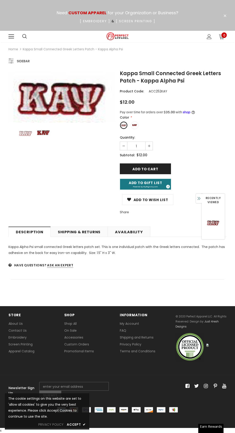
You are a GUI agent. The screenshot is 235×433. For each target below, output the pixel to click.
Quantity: (127, 137)
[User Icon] (209, 36)
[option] (61, 96)
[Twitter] (196, 386)
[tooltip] (168, 186)
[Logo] (117, 36)
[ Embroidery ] (95, 21)
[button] (145, 184)
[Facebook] (187, 386)
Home (13, 49)
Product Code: (132, 91)
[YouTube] (223, 386)
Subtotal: (127, 155)
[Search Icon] (24, 36)
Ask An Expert (60, 265)
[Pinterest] (214, 386)
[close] (225, 16)
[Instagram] (205, 386)
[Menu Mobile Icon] (11, 36)
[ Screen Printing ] (135, 21)
